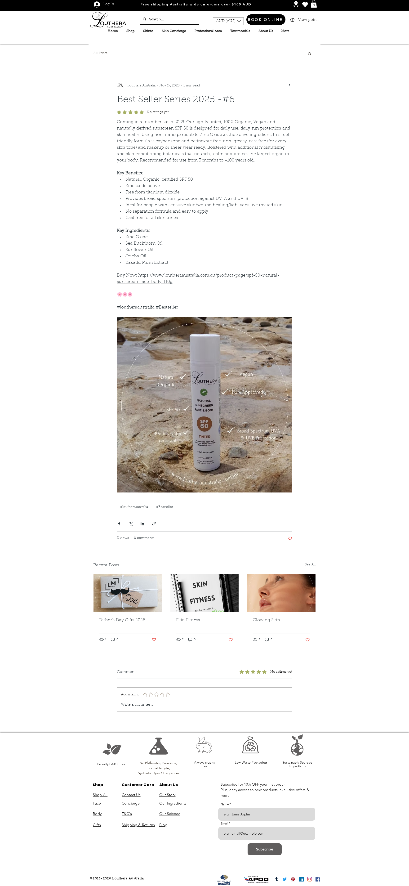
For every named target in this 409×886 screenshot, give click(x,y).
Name (225, 804)
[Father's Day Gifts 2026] (127, 593)
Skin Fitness (188, 620)
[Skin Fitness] (204, 593)
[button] (314, 4)
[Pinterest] (293, 879)
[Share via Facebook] (119, 523)
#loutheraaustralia (134, 507)
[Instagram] (309, 879)
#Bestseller (164, 507)
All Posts (100, 53)
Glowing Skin (266, 620)
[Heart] (305, 4)
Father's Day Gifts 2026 (122, 620)
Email (224, 823)
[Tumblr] (276, 879)
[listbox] (228, 21)
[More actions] (289, 86)
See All (310, 564)
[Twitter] (284, 879)
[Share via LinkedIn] (142, 523)
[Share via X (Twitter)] (131, 523)
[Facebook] (318, 879)
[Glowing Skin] (281, 593)
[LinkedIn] (301, 879)
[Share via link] (154, 523)
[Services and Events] (295, 4)
